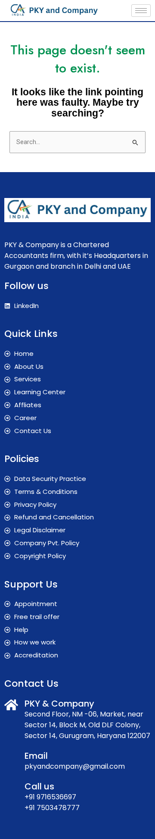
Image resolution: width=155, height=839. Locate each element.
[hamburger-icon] (141, 10)
